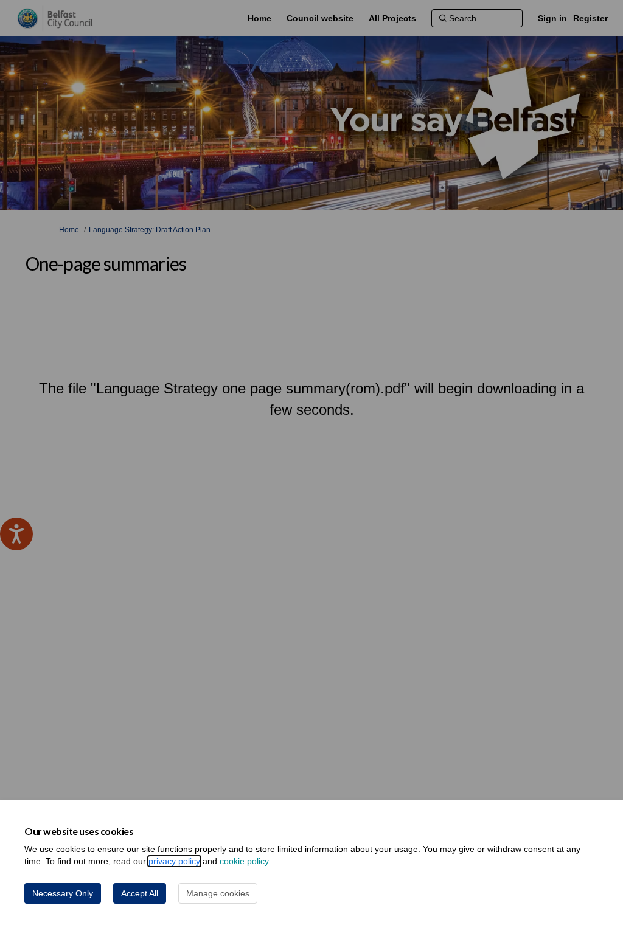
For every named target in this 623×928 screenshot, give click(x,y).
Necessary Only (62, 893)
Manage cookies (217, 893)
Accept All (139, 893)
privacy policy (174, 861)
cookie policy (244, 861)
